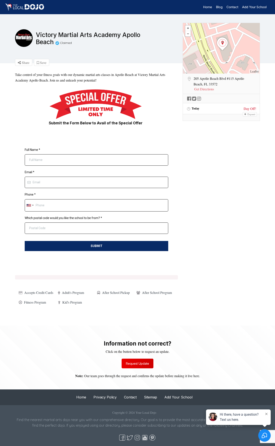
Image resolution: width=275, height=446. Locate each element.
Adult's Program (73, 292)
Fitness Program (35, 302)
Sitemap (150, 397)
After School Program (157, 292)
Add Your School (254, 7)
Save (42, 62)
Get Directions (204, 89)
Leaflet (254, 71)
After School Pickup (116, 292)
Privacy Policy (105, 397)
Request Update (137, 363)
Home (207, 7)
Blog (219, 7)
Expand (251, 114)
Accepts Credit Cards (38, 292)
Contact (232, 7)
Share (25, 62)
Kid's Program (72, 302)
